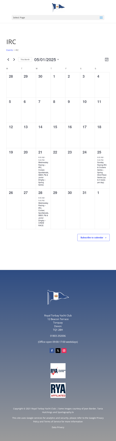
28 (40, 192)
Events (9, 50)
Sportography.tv (66, 412)
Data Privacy (58, 427)
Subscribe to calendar (92, 237)
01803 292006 (58, 335)
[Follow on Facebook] (52, 350)
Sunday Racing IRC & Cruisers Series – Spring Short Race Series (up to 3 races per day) (102, 172)
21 (40, 152)
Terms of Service (52, 421)
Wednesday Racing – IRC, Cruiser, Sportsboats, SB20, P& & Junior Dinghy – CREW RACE (43, 214)
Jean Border (90, 408)
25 (99, 152)
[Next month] (14, 59)
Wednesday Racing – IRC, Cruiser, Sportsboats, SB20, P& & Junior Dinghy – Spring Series (43, 173)
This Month (25, 59)
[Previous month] (8, 59)
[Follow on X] (58, 350)
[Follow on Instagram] (64, 350)
